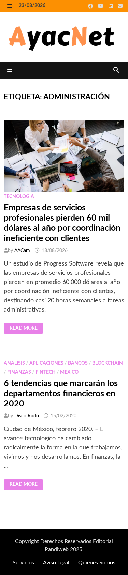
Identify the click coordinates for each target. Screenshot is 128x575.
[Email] (120, 6)
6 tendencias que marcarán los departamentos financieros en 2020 (61, 393)
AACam (22, 250)
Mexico (69, 372)
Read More (26, 328)
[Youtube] (101, 6)
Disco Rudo (26, 416)
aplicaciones (46, 363)
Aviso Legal (56, 562)
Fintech (45, 372)
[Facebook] (91, 6)
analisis (14, 363)
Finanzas (19, 372)
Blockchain (107, 363)
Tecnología (19, 196)
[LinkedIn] (111, 6)
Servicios (23, 562)
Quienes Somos (96, 562)
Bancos (78, 363)
